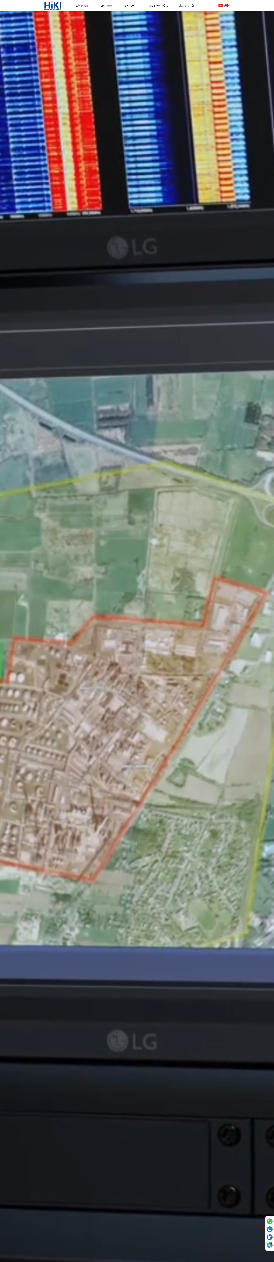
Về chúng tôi (186, 5)
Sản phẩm (82, 5)
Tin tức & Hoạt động (156, 5)
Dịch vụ (129, 5)
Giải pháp (106, 5)
